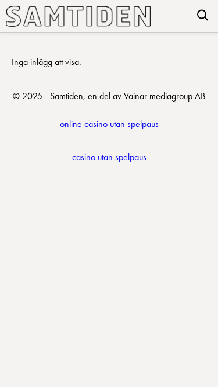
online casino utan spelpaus (109, 123)
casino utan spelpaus (109, 156)
